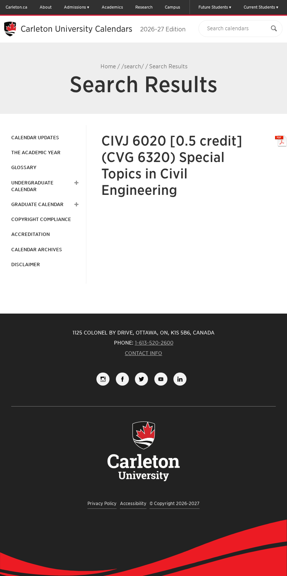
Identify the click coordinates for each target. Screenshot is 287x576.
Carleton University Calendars (103, 29)
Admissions (75, 7)
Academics (112, 7)
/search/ (132, 66)
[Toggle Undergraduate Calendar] (75, 183)
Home (108, 66)
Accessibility (133, 503)
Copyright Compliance (41, 219)
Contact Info (143, 353)
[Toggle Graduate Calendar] (75, 204)
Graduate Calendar (37, 204)
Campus (172, 7)
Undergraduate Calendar (32, 186)
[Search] (274, 28)
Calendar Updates (35, 137)
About (46, 7)
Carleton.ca (16, 7)
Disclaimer (25, 264)
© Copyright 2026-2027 (174, 503)
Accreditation (30, 234)
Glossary (23, 167)
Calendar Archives (36, 249)
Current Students (259, 7)
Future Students (213, 7)
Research (143, 7)
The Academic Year (36, 152)
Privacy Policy (102, 503)
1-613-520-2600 (154, 343)
